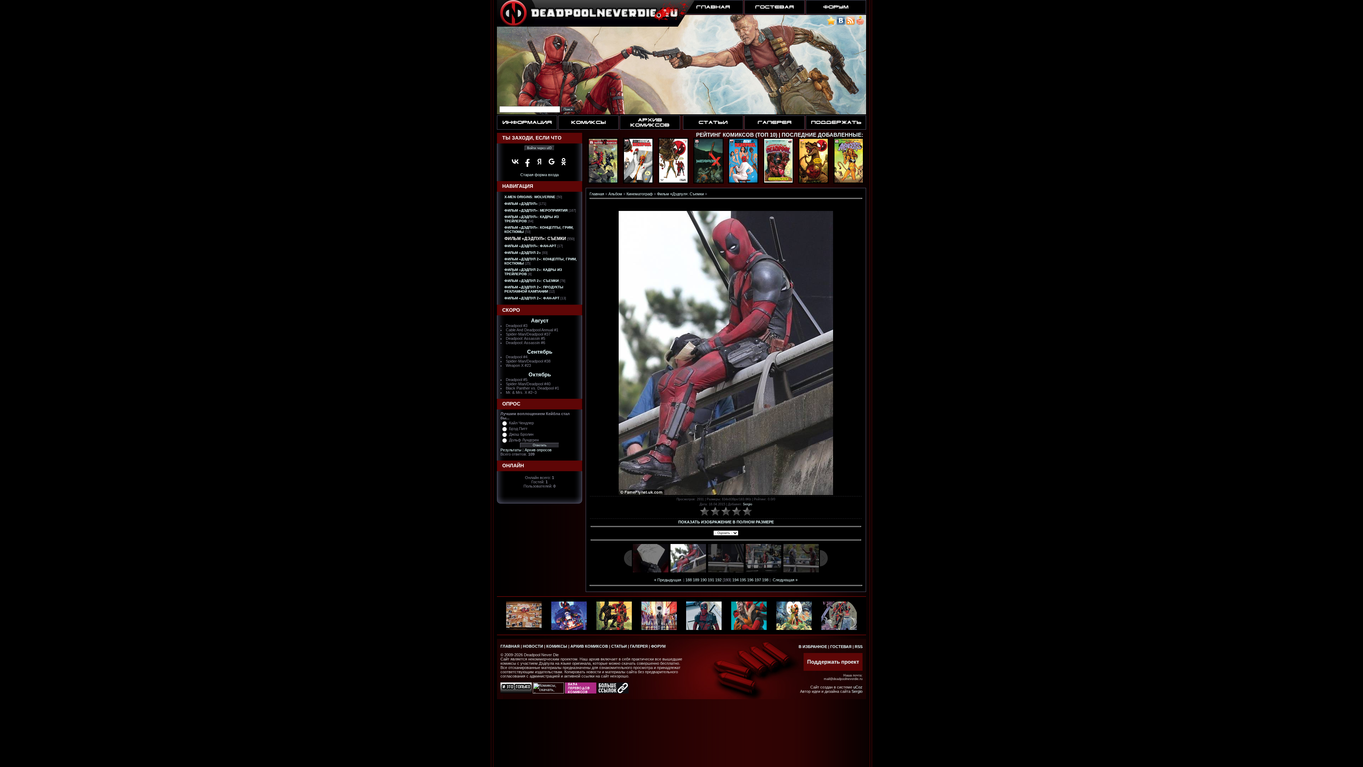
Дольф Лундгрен (524, 440)
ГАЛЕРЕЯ (639, 646)
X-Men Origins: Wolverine (529, 197)
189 (696, 580)
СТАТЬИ (619, 646)
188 (688, 580)
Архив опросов (538, 450)
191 (711, 580)
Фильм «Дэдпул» (521, 204)
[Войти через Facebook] (527, 161)
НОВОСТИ (533, 646)
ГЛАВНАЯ (510, 646)
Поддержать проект (833, 662)
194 (735, 580)
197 (758, 580)
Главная (597, 194)
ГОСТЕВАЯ (841, 646)
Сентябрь (539, 352)
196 (750, 580)
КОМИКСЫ (556, 646)
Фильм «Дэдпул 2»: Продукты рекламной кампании (533, 289)
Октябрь (540, 374)
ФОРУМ (658, 646)
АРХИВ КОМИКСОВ (589, 646)
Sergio (747, 504)
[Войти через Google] (551, 161)
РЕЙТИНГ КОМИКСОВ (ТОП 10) (736, 135)
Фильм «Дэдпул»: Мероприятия (536, 210)
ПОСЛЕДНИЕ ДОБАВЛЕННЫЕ (821, 135)
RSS (859, 646)
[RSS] (850, 24)
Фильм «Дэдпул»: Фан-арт (530, 246)
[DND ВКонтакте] (841, 24)
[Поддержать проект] (860, 24)
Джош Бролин (521, 434)
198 (765, 580)
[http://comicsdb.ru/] (580, 692)
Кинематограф (639, 194)
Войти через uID (539, 148)
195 (743, 580)
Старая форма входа (539, 175)
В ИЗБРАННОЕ (813, 646)
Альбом (615, 194)
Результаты (510, 450)
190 (703, 580)
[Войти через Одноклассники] (563, 161)
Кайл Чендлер (521, 423)
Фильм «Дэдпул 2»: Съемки (531, 281)
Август (539, 320)
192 (718, 580)
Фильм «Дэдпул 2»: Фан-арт (531, 298)
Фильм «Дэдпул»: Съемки (535, 238)
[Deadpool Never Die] (831, 24)
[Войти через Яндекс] (539, 161)
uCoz (858, 687)
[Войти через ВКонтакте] (515, 161)
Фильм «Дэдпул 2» (522, 253)
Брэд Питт (518, 428)
